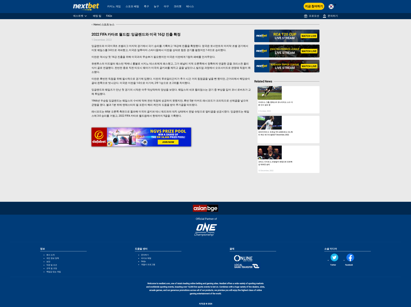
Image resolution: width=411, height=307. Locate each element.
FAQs (109, 15)
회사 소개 (50, 255)
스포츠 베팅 (132, 6)
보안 (48, 261)
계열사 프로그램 (148, 264)
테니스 (190, 6)
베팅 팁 (97, 15)
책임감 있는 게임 (53, 272)
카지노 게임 (114, 6)
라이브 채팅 (146, 258)
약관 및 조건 (51, 265)
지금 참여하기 (314, 6)
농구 (156, 6)
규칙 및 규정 (51, 268)
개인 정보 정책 (52, 258)
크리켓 (177, 6)
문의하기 (333, 15)
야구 (166, 6)
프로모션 (314, 15)
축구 (146, 6)
